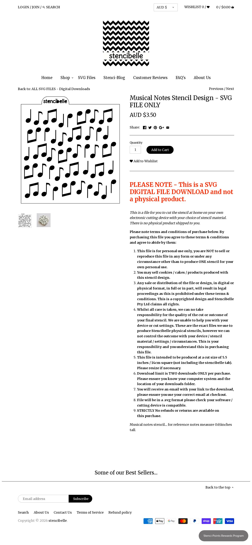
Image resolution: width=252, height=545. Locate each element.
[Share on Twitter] (150, 127)
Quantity (136, 142)
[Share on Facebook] (144, 127)
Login (23, 7)
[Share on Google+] (161, 127)
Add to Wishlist (145, 161)
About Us (41, 512)
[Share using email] (167, 127)
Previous (216, 89)
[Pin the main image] (155, 127)
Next (230, 89)
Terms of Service (90, 512)
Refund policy (120, 512)
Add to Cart (160, 150)
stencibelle (58, 520)
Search (23, 512)
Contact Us (63, 512)
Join (35, 7)
